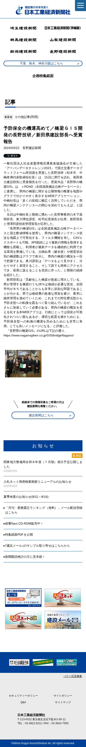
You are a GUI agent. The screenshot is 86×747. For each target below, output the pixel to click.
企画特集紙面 (43, 76)
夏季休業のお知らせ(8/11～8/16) (26, 496)
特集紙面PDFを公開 (19, 534)
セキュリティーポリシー (23, 695)
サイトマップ (63, 702)
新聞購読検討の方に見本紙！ (25, 556)
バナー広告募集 (73, 676)
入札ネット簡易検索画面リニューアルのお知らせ (37, 481)
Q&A (23, 702)
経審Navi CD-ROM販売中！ (24, 523)
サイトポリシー (63, 695)
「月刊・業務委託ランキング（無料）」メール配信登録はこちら (43, 510)
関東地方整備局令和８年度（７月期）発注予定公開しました (43, 464)
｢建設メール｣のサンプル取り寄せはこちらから (37, 545)
